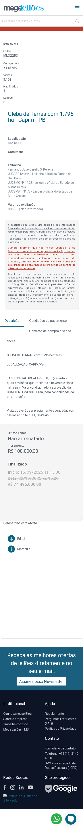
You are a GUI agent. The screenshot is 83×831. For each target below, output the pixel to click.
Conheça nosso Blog (17, 713)
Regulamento (54, 713)
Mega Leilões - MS (16, 729)
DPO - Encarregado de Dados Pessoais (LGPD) (61, 765)
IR (77, 21)
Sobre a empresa (15, 719)
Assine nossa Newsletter (41, 681)
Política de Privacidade (60, 728)
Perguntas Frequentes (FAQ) (60, 721)
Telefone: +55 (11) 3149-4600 (62, 756)
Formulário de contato (60, 748)
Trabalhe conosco (15, 724)
